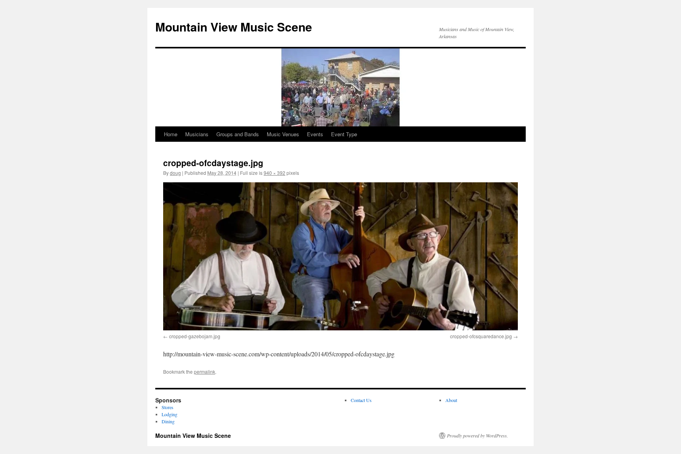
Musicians (196, 134)
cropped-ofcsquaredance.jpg (481, 336)
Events (315, 134)
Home (170, 134)
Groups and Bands (237, 134)
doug (175, 172)
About (451, 400)
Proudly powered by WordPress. (477, 435)
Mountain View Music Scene (233, 26)
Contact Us (361, 400)
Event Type (344, 134)
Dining (168, 421)
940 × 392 (274, 172)
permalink (204, 371)
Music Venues (283, 134)
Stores (167, 407)
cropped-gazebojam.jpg (194, 336)
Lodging (169, 414)
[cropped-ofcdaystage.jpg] (340, 256)
